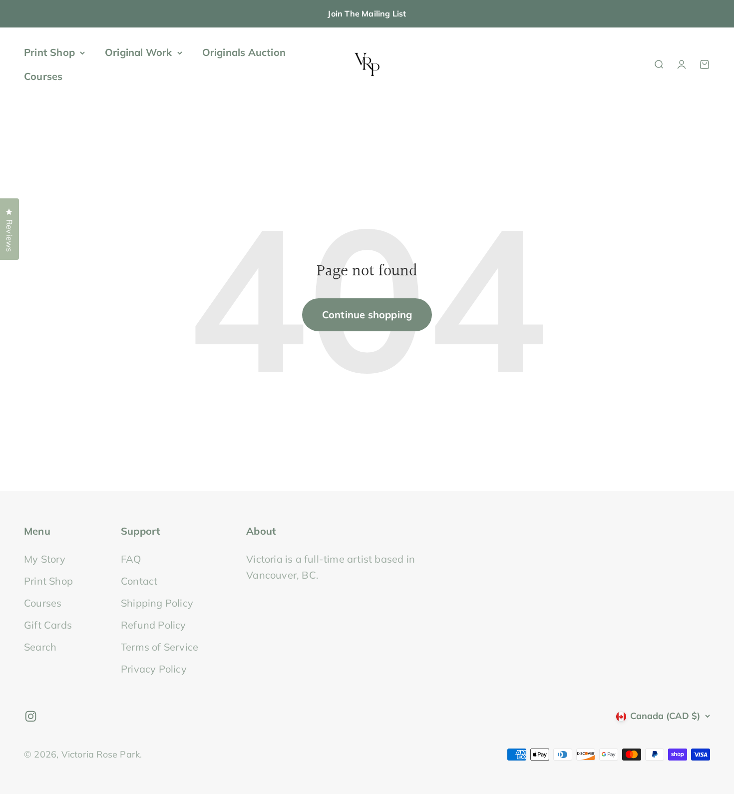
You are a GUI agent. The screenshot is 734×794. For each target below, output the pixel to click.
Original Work (138, 52)
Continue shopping (367, 314)
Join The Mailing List (367, 13)
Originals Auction (244, 52)
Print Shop (49, 52)
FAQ (131, 559)
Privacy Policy (154, 669)
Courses (43, 76)
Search (40, 647)
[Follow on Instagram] (30, 716)
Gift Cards (48, 625)
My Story (45, 559)
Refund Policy (153, 625)
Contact (139, 581)
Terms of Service (159, 647)
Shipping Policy (157, 603)
